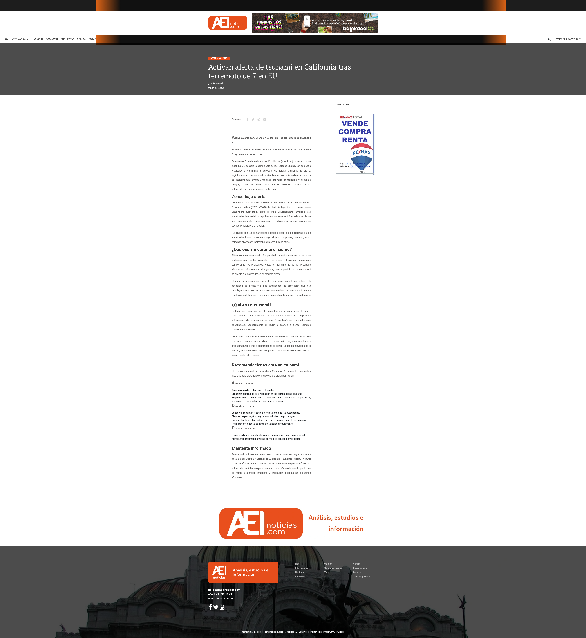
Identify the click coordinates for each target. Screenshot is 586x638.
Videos (327, 572)
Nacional (37, 39)
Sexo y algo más (361, 576)
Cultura (356, 564)
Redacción (218, 83)
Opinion (81, 39)
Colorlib (341, 632)
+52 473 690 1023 (220, 594)
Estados (94, 39)
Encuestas (67, 39)
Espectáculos (360, 568)
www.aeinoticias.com (221, 598)
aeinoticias (289, 632)
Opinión (328, 564)
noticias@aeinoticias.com (224, 589)
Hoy (7, 39)
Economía (52, 39)
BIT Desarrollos (302, 632)
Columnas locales (333, 568)
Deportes (357, 572)
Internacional (20, 39)
